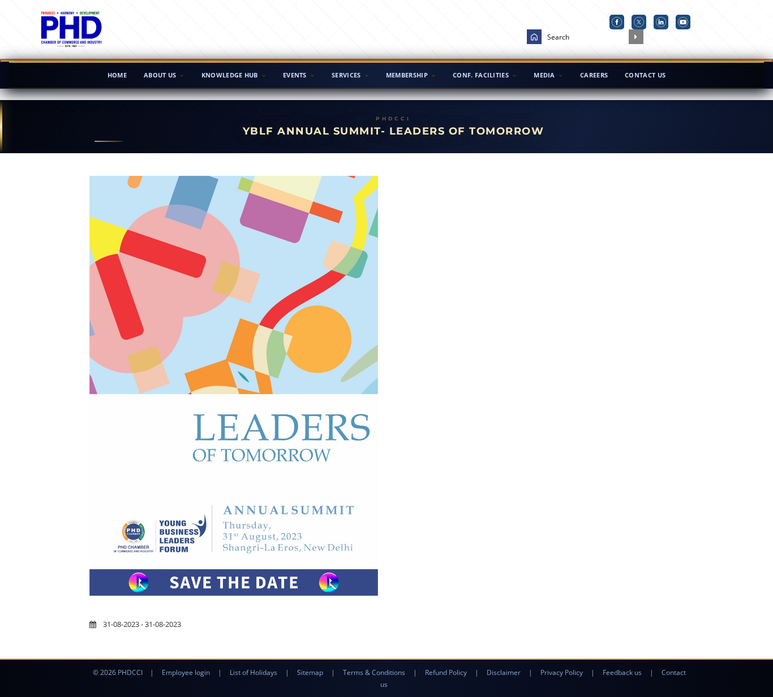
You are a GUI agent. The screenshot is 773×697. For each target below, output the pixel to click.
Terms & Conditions (374, 672)
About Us (160, 75)
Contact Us (645, 75)
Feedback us (622, 672)
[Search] (636, 36)
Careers (594, 75)
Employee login (186, 672)
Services (346, 75)
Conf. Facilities (481, 75)
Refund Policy (446, 672)
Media (544, 75)
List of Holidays (253, 672)
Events (295, 75)
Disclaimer (504, 672)
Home (117, 75)
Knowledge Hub (229, 75)
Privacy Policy (561, 672)
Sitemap (310, 672)
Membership (407, 75)
